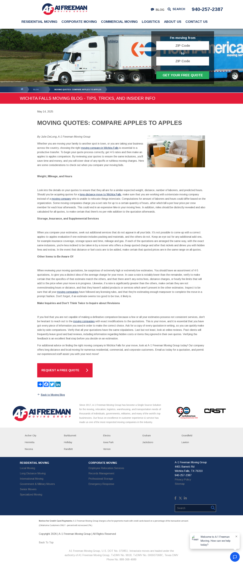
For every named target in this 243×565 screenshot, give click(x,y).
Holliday (68, 442)
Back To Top (46, 542)
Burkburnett (70, 435)
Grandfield (187, 435)
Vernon (107, 449)
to (182, 53)
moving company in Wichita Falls (100, 147)
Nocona (29, 449)
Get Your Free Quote (183, 75)
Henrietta (29, 442)
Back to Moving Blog (53, 394)
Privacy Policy (183, 479)
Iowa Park (108, 442)
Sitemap (180, 483)
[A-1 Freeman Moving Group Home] (64, 9)
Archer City (30, 435)
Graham (146, 435)
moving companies (68, 292)
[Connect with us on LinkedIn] (185, 498)
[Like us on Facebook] (175, 498)
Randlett (68, 449)
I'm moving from (182, 38)
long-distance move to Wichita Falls (100, 194)
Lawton (185, 442)
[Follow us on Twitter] (180, 498)
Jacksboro (147, 442)
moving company (61, 198)
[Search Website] (213, 508)
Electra (106, 435)
